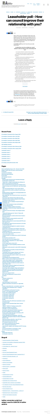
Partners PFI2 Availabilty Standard (9, 292)
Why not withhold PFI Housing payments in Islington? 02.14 (13, 184)
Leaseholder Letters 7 (6, 152)
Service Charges (23, 13)
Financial (16, 104)
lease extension (32, 104)
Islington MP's (5, 368)
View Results (25, 86)
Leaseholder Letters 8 (6, 150)
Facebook (4, 350)
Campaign (37, 3)
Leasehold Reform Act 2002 (8, 378)
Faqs (31, 3)
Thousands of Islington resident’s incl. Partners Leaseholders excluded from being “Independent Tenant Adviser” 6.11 (13, 208)
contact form (17, 94)
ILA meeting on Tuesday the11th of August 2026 (11, 134)
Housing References (6, 360)
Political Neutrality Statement (7, 174)
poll (31, 105)
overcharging (24, 105)
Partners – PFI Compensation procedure (10, 291)
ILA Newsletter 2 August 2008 (8, 294)
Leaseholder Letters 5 (6, 154)
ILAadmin (19, 27)
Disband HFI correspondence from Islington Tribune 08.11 (13, 228)
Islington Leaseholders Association (23, 104)
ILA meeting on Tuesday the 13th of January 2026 (11, 148)
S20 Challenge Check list (6, 144)
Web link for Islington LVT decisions (9, 307)
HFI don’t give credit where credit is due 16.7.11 (11, 232)
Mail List (34, 4)
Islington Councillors (6, 364)
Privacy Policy (4, 175)
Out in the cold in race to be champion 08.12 (10, 239)
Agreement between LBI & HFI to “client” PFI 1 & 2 (11, 319)
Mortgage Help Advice (7, 386)
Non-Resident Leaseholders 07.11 (8, 237)
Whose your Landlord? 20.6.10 (8, 272)
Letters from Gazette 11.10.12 (8, 233)
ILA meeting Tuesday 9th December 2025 (10, 162)
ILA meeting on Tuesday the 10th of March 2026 (11, 142)
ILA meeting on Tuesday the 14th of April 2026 (11, 140)
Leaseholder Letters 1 (6, 160)
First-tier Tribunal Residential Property (10, 352)
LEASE (29, 104)
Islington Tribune (6, 370)
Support (38, 4)
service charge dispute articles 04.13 (9, 243)
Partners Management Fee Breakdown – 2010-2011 (12, 315)
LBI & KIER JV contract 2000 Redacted (9, 308)
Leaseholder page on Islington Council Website (11, 382)
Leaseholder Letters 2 (6, 158)
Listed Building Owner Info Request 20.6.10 (10, 257)
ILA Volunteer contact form (7, 333)
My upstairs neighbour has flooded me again (11, 311)
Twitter (4, 396)
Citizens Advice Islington (7, 344)
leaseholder (16, 105)
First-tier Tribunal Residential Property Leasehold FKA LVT (14, 354)
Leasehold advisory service (8, 374)
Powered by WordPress (26, 411)
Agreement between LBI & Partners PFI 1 (10, 320)
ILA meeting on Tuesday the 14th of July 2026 (11, 136)
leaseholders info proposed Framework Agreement (12, 310)
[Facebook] (7, 33)
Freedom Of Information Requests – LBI (10, 356)
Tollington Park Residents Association (10, 394)
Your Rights (5, 280)
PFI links (4, 299)
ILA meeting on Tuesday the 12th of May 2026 (10, 138)
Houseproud (5, 358)
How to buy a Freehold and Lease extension (10, 323)
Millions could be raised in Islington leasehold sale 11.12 (13, 258)
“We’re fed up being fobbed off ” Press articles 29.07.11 (13, 188)
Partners (28, 105)
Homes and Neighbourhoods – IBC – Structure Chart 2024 (13, 168)
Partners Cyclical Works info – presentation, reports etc (13, 286)
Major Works (20, 105)
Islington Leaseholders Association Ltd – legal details (12, 283)
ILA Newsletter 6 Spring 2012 (8, 298)
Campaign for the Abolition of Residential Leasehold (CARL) (14, 342)
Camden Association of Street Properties (10, 340)
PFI (29, 105)
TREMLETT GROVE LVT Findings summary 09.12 (11, 306)
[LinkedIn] (10, 33)
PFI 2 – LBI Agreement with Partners (9, 324)
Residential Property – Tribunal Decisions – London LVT (13, 390)
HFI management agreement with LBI (9, 322)
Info (34, 3)
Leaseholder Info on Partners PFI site (10, 380)
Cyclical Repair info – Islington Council (10, 346)
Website (28, 13)
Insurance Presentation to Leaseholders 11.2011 (11, 328)
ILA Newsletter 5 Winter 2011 (8, 296)
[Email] (12, 33)
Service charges (5, 279)
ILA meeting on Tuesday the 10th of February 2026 (11, 146)
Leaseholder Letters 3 (6, 156)
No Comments (32, 27)
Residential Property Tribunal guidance (10, 392)
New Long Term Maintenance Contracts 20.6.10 (11, 274)
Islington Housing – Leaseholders (9, 366)
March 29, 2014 (25, 27)
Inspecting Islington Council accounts (9, 282)
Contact (3, 331)
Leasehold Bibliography (7, 376)
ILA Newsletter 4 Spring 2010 (8, 295)
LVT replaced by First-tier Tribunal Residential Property (13, 384)
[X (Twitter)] (9, 33)
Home (28, 3)
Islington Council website (7, 362)
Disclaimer (4, 275)
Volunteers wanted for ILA (7, 278)
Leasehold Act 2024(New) (7, 172)
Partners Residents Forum (8, 388)
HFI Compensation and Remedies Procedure (10, 290)
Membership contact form (7, 332)
